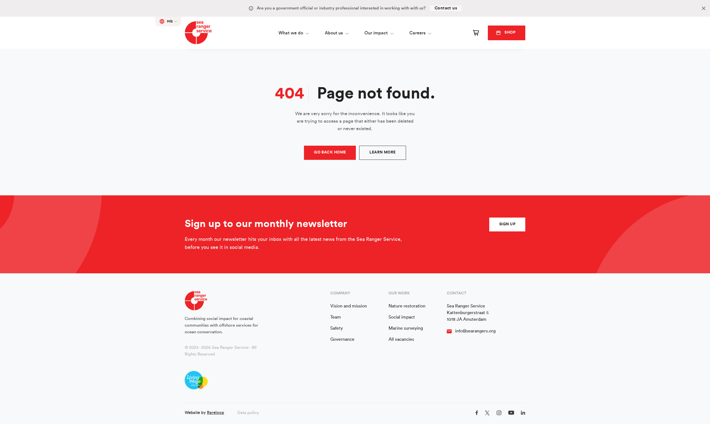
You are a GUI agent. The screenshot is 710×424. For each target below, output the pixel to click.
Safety (336, 328)
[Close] (704, 8)
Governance (342, 339)
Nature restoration (407, 306)
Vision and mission (348, 306)
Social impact (402, 317)
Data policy (248, 413)
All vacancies (401, 339)
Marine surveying (406, 328)
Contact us (446, 8)
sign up (507, 224)
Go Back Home (330, 152)
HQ (170, 21)
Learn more (382, 152)
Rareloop (215, 413)
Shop (509, 32)
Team (335, 317)
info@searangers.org (475, 331)
